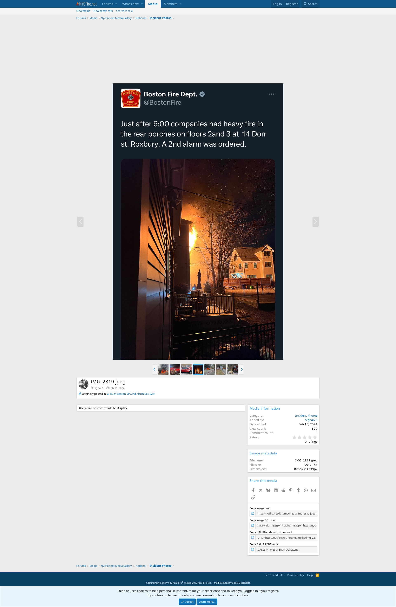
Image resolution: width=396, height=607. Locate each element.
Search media (124, 11)
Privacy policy (295, 575)
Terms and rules (274, 575)
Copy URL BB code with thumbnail (271, 532)
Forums (107, 4)
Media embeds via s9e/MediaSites (232, 582)
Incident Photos (306, 415)
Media (153, 4)
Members (170, 4)
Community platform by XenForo (179, 582)
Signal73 (99, 388)
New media (83, 11)
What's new (130, 4)
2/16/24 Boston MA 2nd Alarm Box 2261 (131, 394)
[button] (116, 4)
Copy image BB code (262, 520)
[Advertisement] (198, 52)
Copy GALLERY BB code (264, 544)
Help (310, 575)
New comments (103, 11)
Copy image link (259, 508)
